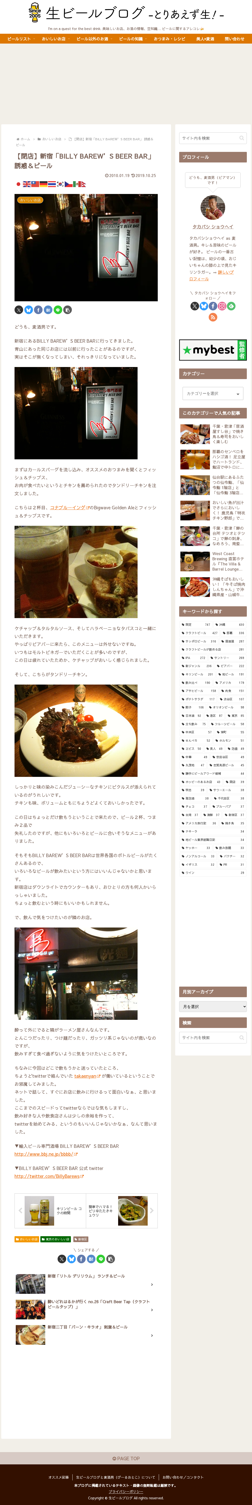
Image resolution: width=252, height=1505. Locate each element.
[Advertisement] (126, 83)
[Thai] (52, 183)
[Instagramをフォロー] (222, 306)
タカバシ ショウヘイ (213, 227)
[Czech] (69, 183)
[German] (44, 183)
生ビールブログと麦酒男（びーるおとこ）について (115, 1477)
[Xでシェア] (19, 309)
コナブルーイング (67, 507)
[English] (27, 183)
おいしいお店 (29, 1239)
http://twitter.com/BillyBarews (47, 1176)
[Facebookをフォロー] (213, 306)
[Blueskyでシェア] (28, 309)
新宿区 (82, 1239)
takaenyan (85, 1076)
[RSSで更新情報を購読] (213, 317)
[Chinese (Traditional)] (35, 183)
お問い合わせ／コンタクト (183, 1477)
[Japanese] (19, 183)
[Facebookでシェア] (38, 309)
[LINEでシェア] (58, 309)
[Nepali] (85, 183)
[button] (67, 309)
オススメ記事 (58, 1477)
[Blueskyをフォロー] (204, 306)
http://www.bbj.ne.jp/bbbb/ (44, 1154)
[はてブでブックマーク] (48, 309)
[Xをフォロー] (194, 306)
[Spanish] (77, 183)
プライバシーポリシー (126, 1491)
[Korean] (60, 183)
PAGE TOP (128, 1458)
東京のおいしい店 (57, 1239)
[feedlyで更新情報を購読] (231, 306)
